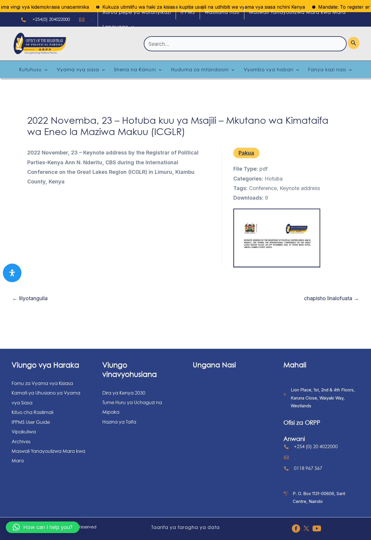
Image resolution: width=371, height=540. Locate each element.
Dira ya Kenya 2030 (123, 393)
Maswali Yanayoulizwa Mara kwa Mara (297, 12)
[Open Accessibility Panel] (12, 273)
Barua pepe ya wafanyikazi (137, 12)
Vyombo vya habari (268, 69)
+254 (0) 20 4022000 (316, 446)
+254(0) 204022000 (51, 19)
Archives (21, 441)
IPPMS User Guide (31, 422)
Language (115, 27)
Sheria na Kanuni (135, 69)
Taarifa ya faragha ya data (185, 527)
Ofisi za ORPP (301, 422)
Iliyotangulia (30, 298)
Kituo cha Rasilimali (32, 412)
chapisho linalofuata (331, 298)
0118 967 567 (308, 468)
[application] (131, 26)
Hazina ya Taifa (119, 422)
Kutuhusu (30, 69)
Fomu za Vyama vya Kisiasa (42, 383)
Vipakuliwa (24, 432)
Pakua (246, 153)
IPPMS (188, 12)
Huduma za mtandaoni (200, 69)
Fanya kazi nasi (327, 69)
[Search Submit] (353, 43)
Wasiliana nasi (222, 12)
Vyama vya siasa (78, 69)
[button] (42, 527)
